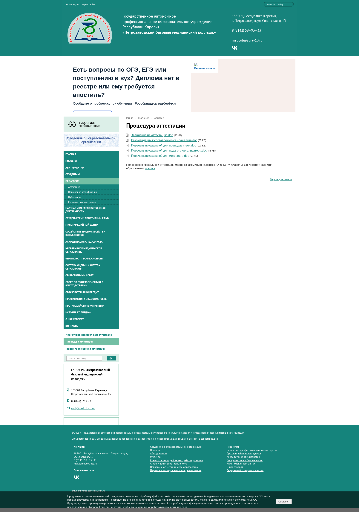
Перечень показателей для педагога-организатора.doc (169, 150)
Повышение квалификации (82, 191)
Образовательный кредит (82, 292)
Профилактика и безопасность (86, 299)
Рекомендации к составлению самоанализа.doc (164, 140)
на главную (72, 4)
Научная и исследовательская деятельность (85, 209)
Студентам (156, 456)
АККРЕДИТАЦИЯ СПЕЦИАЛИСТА (83, 241)
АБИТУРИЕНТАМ (74, 167)
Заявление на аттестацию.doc (152, 135)
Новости (71, 161)
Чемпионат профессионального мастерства (252, 450)
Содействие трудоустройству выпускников (85, 233)
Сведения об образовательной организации (176, 446)
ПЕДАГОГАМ (72, 181)
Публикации (74, 196)
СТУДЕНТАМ (72, 174)
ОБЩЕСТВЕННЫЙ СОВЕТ (79, 275)
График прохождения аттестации (85, 348)
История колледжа (78, 312)
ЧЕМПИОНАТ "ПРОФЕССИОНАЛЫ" (84, 258)
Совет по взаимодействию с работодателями (84, 283)
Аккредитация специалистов (243, 456)
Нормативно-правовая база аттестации (89, 334)
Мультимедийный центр (81, 225)
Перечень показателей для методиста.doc (160, 155)
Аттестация (74, 186)
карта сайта (88, 4)
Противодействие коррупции (84, 305)
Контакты (71, 326)
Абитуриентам (158, 453)
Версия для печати (281, 179)
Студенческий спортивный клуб (87, 218)
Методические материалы (82, 202)
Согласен (283, 501)
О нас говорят (74, 319)
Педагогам (233, 446)
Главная (70, 154)
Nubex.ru (100, 490)
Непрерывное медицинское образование (83, 250)
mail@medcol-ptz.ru (83, 408)
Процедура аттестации (79, 341)
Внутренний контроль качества (245, 470)
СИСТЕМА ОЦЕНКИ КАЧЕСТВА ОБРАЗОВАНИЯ (82, 267)
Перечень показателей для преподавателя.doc (163, 145)
